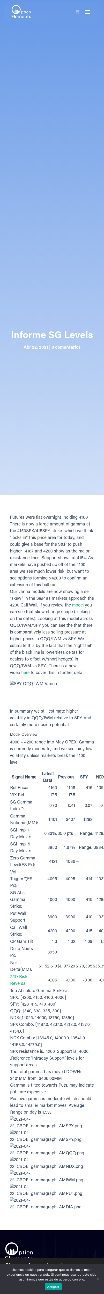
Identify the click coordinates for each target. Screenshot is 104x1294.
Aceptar (53, 1287)
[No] (98, 1278)
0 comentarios (66, 348)
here (25, 673)
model (78, 605)
